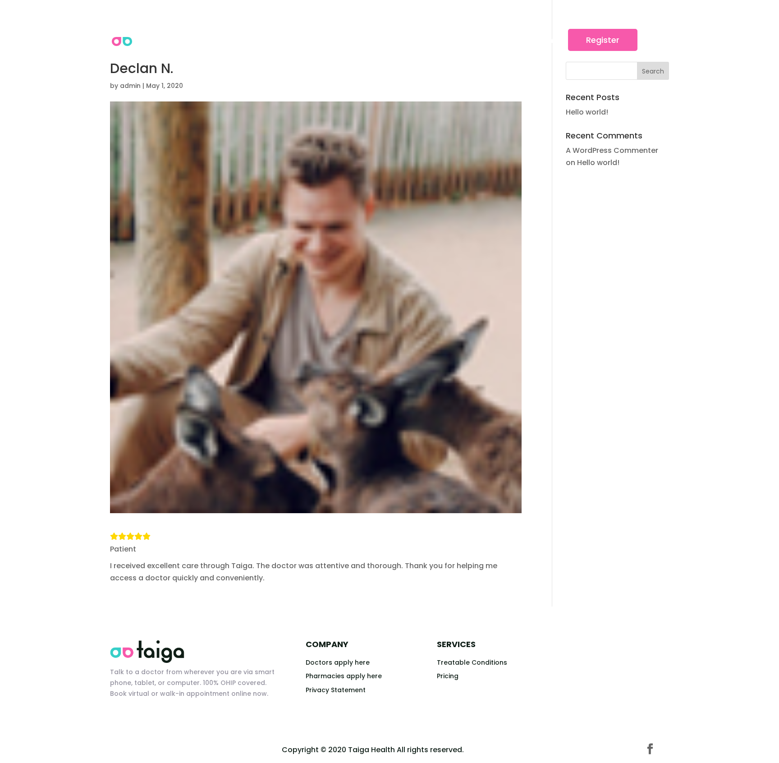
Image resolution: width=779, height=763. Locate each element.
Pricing (447, 675)
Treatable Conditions (472, 662)
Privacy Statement (336, 689)
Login (542, 40)
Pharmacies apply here (344, 675)
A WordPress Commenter (612, 150)
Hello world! (587, 112)
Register (602, 40)
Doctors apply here (338, 662)
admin (130, 85)
